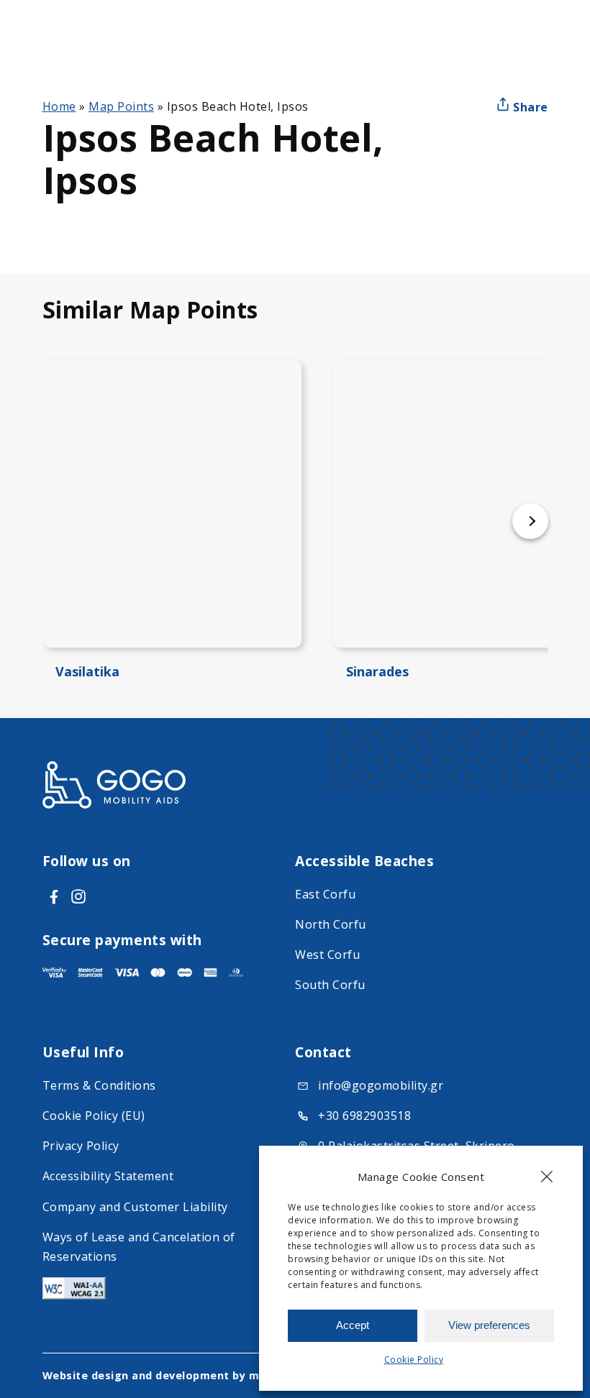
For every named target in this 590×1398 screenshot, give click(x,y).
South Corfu (330, 985)
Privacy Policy (80, 1146)
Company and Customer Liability (135, 1207)
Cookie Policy (414, 1359)
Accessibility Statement (108, 1176)
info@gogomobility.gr (380, 1085)
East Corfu (325, 894)
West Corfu (327, 954)
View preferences (489, 1325)
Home (59, 106)
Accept (352, 1325)
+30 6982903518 (364, 1115)
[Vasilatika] (171, 504)
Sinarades (377, 671)
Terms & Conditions (99, 1085)
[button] (547, 1176)
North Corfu (330, 924)
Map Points (121, 106)
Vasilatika (87, 671)
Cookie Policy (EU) (93, 1115)
